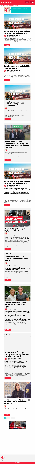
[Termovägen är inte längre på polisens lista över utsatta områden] (17, 390)
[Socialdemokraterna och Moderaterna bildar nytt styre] (17, 293)
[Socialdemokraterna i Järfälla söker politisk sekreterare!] (17, 21)
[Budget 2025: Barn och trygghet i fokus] (17, 218)
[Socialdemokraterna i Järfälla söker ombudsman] (17, 56)
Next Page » (14, 418)
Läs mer (7, 45)
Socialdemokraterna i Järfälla (13, 35)
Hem (1, 5)
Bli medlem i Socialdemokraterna (17, 427)
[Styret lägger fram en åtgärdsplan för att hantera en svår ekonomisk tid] (17, 343)
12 (11, 418)
